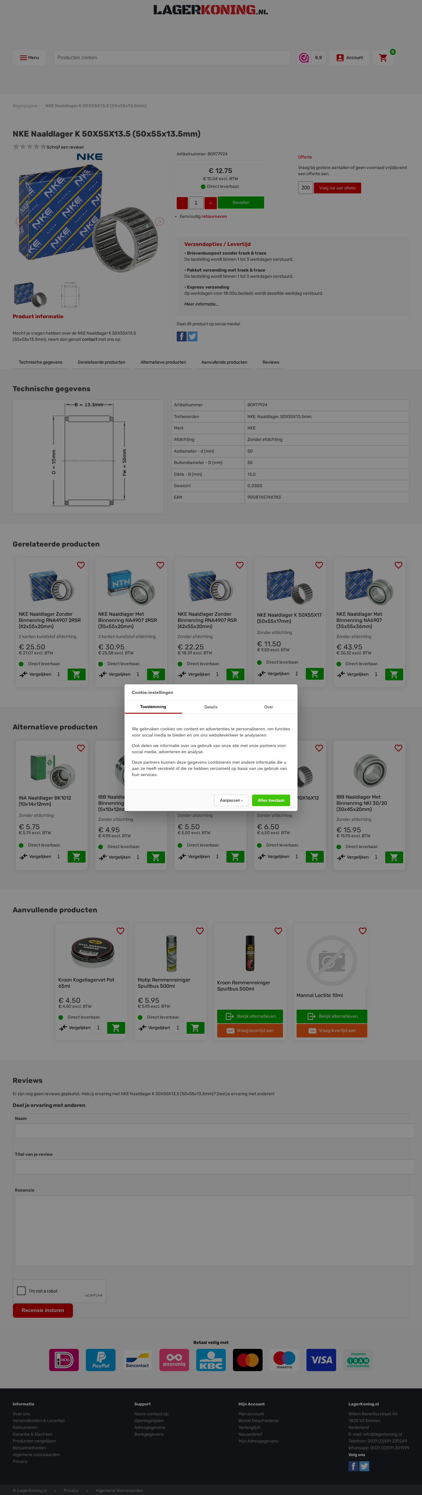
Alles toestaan (271, 800)
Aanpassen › (231, 800)
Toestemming (153, 706)
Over (268, 707)
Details (211, 707)
